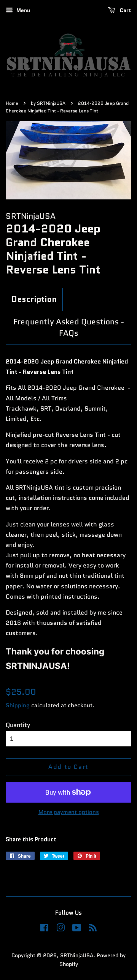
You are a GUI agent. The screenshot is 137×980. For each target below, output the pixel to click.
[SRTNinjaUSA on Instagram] (60, 929)
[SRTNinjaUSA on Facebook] (44, 929)
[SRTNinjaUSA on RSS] (93, 929)
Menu (22, 10)
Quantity (18, 725)
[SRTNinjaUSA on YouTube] (76, 929)
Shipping (18, 705)
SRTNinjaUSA (76, 955)
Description (34, 299)
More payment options (68, 812)
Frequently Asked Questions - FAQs (68, 327)
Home (12, 103)
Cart (124, 10)
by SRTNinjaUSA (48, 103)
